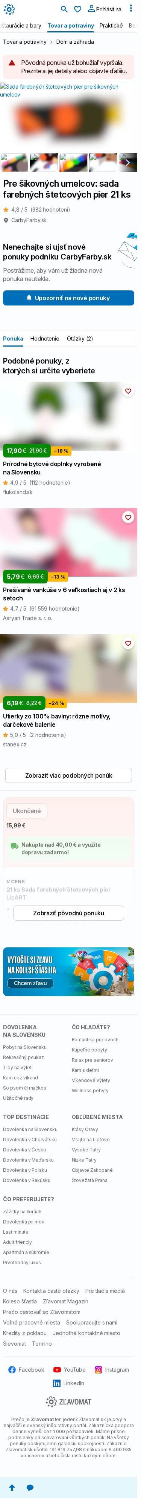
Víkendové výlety (91, 1080)
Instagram (117, 1369)
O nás (10, 1291)
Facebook (31, 1369)
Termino (42, 1343)
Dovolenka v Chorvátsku (30, 1139)
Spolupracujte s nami (91, 1322)
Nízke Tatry (84, 1160)
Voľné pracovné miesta (31, 1322)
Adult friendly (17, 1242)
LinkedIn (74, 1383)
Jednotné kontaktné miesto (86, 1333)
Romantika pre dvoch (95, 1039)
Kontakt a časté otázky (51, 1291)
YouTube (75, 1369)
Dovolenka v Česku (24, 1150)
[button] (128, 391)
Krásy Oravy (85, 1129)
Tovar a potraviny (25, 41)
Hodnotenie (45, 338)
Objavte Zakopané (92, 1170)
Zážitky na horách (22, 1211)
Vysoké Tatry (86, 1150)
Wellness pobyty (90, 1090)
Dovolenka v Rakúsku (26, 1180)
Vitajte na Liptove (91, 1139)
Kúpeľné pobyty (89, 1050)
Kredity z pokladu (25, 1333)
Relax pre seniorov (92, 1060)
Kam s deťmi (85, 1070)
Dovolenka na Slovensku (30, 1129)
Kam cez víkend (20, 1078)
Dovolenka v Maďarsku (28, 1160)
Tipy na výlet (17, 1067)
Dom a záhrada (75, 41)
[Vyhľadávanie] (64, 10)
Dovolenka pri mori (23, 1222)
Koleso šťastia (20, 1301)
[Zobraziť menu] (130, 10)
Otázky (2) (80, 338)
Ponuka (13, 338)
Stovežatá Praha (90, 1180)
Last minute (16, 1232)
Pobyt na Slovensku (25, 1047)
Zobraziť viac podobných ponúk (68, 775)
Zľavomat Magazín (65, 1301)
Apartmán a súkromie (26, 1252)
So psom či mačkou (24, 1088)
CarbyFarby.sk (29, 220)
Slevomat (14, 1343)
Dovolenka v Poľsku (25, 1170)
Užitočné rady (18, 1098)
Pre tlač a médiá (105, 1291)
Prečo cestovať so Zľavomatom (41, 1312)
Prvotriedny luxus (22, 1262)
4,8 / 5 (40, 209)
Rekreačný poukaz (23, 1057)
